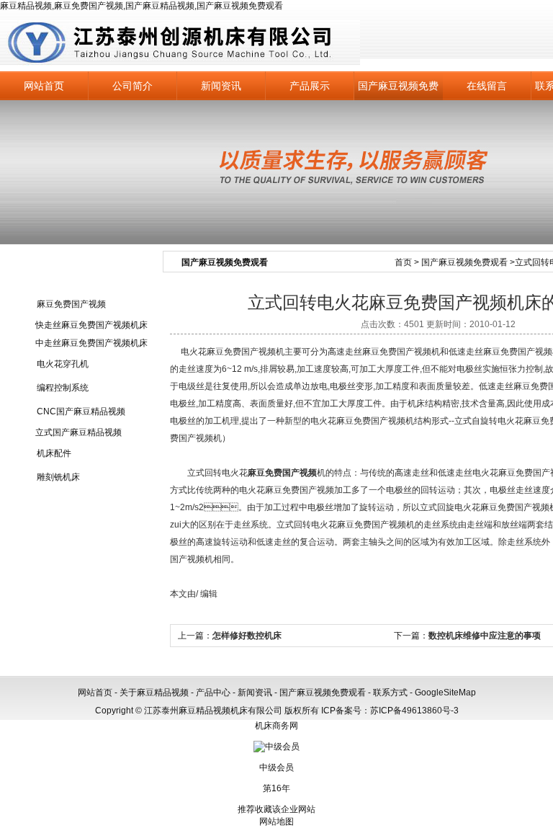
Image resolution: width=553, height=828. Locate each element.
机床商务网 (276, 726)
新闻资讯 (221, 86)
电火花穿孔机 (63, 364)
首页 (403, 262)
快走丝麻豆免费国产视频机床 (91, 325)
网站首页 (44, 86)
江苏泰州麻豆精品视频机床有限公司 (180, 43)
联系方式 (390, 692)
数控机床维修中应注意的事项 (484, 636)
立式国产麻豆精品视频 (78, 432)
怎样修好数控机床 (247, 636)
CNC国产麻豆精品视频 (81, 411)
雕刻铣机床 (58, 477)
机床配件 (54, 453)
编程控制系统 (63, 388)
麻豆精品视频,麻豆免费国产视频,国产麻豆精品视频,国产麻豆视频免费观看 (141, 6)
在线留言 (487, 86)
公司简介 (132, 86)
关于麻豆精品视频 (154, 692)
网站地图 (276, 821)
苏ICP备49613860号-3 (414, 710)
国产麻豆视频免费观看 (398, 90)
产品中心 (213, 692)
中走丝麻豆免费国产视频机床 (91, 343)
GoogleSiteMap (445, 692)
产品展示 (309, 86)
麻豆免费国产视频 (71, 304)
